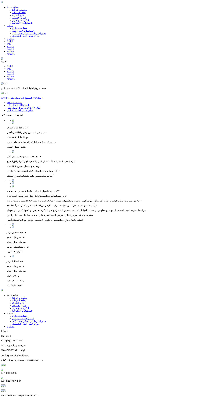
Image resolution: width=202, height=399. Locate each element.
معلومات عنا (12, 7)
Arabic (5, 98)
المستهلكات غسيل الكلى (23, 31)
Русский (10, 51)
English (10, 41)
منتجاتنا (10, 25)
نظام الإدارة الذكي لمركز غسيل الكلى (29, 33)
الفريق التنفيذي (19, 18)
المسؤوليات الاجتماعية (22, 23)
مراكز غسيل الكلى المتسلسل (25, 36)
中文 (9, 44)
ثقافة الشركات (19, 12)
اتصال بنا (10, 38)
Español (10, 49)
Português (11, 54)
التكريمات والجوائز (20, 20)
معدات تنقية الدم (19, 28)
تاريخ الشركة (18, 15)
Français (10, 46)
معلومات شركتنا (19, 10)
